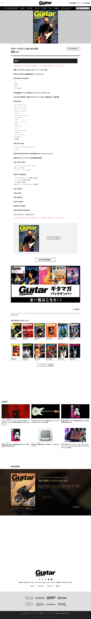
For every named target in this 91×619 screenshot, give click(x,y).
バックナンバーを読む (53, 238)
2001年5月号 (60, 338)
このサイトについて (50, 613)
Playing (48, 582)
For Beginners (50, 586)
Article (38, 442)
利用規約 (57, 613)
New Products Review (66, 8)
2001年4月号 (48, 338)
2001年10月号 (49, 359)
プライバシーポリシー (33, 613)
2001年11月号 (61, 359)
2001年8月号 (25, 359)
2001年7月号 (13, 359)
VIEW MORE (76, 507)
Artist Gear (44, 8)
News (50, 8)
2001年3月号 (37, 338)
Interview (37, 8)
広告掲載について (42, 613)
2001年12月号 (72, 359)
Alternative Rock (5, 425)
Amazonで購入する (17, 509)
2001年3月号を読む (73, 49)
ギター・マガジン (14, 44)
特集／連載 (29, 8)
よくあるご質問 (25, 613)
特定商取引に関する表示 (64, 613)
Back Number (41, 586)
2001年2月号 (25, 338)
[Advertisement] (45, 533)
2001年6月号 (72, 338)
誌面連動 (56, 8)
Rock (10, 425)
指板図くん (58, 586)
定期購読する (29, 508)
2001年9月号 (37, 359)
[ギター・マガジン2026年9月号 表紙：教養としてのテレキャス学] (23, 505)
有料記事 (22, 8)
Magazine (21, 44)
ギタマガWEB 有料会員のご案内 (11, 8)
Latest (6, 402)
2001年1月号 (13, 338)
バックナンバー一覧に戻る (45, 365)
